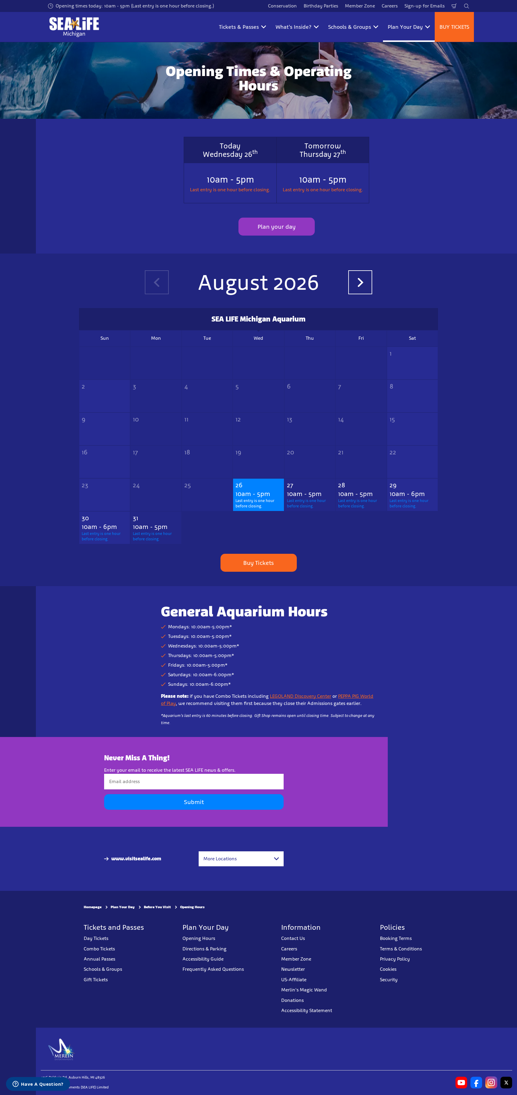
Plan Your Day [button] (405, 27)
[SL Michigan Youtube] (461, 1083)
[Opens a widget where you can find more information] (38, 1084)
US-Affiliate (293, 979)
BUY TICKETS (454, 27)
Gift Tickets (96, 979)
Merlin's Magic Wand (304, 990)
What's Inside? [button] (293, 27)
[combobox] (241, 858)
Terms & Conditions (401, 949)
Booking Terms (396, 938)
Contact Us (293, 938)
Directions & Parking (204, 949)
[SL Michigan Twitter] (506, 1083)
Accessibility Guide (203, 959)
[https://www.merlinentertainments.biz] (62, 1049)
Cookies (388, 969)
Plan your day (277, 226)
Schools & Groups (103, 969)
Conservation (282, 6)
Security (389, 979)
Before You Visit (157, 907)
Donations (292, 1000)
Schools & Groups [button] (349, 27)
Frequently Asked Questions (213, 969)
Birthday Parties (321, 6)
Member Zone (360, 6)
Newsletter (293, 969)
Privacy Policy (395, 959)
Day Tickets (96, 938)
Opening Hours (192, 907)
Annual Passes (99, 959)
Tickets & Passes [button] (239, 27)
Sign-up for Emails (425, 6)
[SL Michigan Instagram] (491, 1083)
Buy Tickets (258, 562)
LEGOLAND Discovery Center (300, 696)
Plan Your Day (123, 907)
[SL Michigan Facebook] (476, 1083)
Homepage (92, 907)
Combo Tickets (99, 949)
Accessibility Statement (306, 1010)
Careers (390, 6)
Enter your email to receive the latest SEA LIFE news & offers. (170, 770)
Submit (194, 802)
